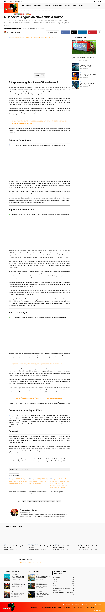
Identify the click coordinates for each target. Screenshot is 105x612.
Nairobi (52, 501)
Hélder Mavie (75, 60)
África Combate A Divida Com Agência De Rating (43, 10)
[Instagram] (96, 1)
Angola (6, 28)
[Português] (15, 14)
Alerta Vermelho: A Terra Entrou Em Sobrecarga (42, 585)
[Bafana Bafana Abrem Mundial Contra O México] (65, 536)
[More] (99, 32)
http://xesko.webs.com (25, 512)
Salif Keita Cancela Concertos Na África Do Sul (88, 75)
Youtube (99, 604)
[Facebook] (92, 1)
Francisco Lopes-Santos (14, 32)
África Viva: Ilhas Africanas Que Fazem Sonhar (43, 577)
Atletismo (74, 55)
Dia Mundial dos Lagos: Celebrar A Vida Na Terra (86, 66)
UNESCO (58, 501)
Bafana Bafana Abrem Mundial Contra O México (62, 546)
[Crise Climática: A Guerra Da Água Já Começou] (40, 536)
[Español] (21, 14)
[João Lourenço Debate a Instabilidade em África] (59, 483)
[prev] (98, 10)
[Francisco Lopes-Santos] (5, 32)
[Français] (26, 14)
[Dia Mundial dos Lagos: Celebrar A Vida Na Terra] (75, 67)
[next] (100, 10)
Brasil (11, 28)
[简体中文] (23, 14)
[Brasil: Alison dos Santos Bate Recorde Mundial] (84, 47)
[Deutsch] (28, 14)
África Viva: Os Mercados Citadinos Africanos (18, 593)
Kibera (40, 501)
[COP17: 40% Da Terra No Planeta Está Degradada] (7, 577)
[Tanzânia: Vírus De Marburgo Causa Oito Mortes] (15, 536)
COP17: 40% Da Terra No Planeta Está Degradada (17, 577)
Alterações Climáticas (84, 63)
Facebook (67, 604)
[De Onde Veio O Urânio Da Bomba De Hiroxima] (7, 586)
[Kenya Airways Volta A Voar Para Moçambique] (39, 483)
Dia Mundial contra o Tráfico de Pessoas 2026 (42, 593)
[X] (90, 604)
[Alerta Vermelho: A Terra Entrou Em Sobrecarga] (31, 586)
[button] (99, 5)
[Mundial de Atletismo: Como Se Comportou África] (89, 536)
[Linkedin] (82, 604)
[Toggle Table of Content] (42, 75)
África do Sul (83, 72)
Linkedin (86, 604)
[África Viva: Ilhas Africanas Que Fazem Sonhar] (31, 577)
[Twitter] (98, 1)
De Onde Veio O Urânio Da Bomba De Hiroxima (18, 585)
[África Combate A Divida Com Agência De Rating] (75, 85)
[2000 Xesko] (95, 611)
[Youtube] (100, 1)
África (24, 501)
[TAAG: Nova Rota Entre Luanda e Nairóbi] (18, 483)
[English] (17, 14)
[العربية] (19, 14)
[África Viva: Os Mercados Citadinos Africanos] (7, 594)
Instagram (76, 604)
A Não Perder (39, 574)
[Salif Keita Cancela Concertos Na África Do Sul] (75, 76)
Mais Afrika (46, 501)
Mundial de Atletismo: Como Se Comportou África (88, 546)
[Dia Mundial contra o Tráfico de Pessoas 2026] (31, 594)
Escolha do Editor (15, 574)
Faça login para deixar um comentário (30, 562)
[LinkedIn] (94, 1)
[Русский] (30, 14)
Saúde (5, 544)
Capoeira (35, 501)
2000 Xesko (98, 610)
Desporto (17, 28)
